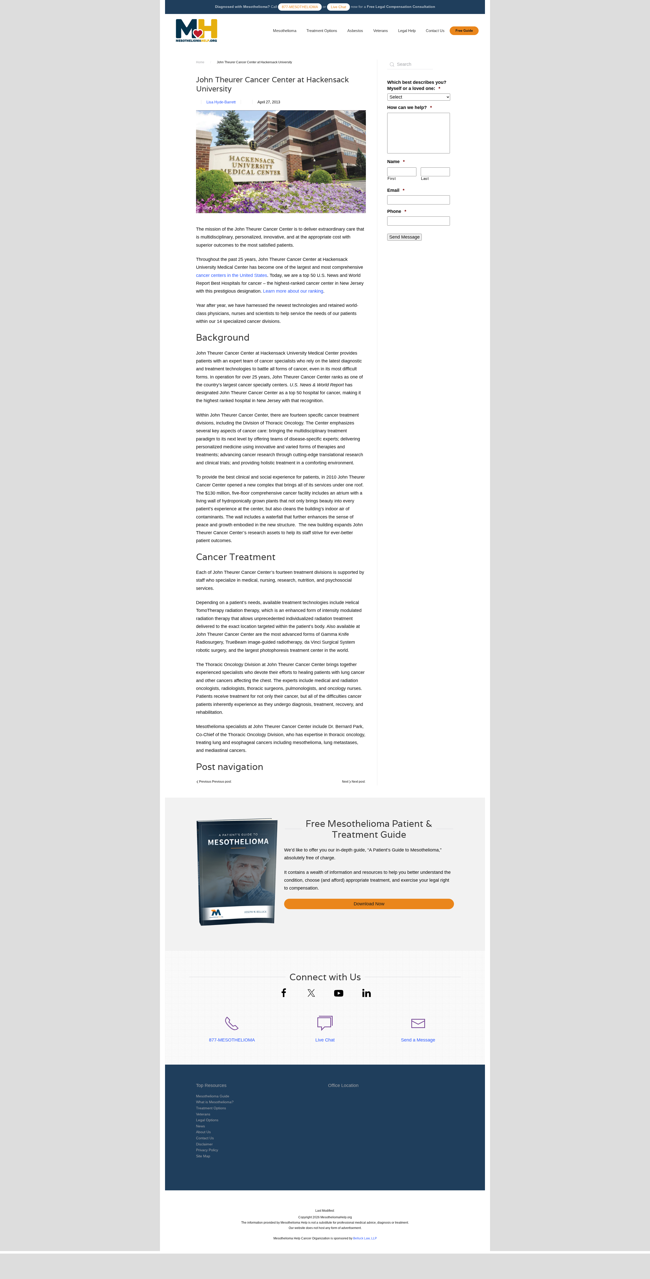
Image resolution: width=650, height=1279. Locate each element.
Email (395, 190)
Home (200, 62)
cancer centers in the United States (231, 275)
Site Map (203, 1156)
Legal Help (407, 30)
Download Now (369, 903)
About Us (203, 1132)
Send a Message (418, 1040)
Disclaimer (204, 1144)
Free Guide (464, 31)
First (391, 179)
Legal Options (207, 1120)
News (200, 1126)
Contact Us (435, 30)
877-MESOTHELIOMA (300, 7)
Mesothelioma (284, 30)
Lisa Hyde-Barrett (221, 102)
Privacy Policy (207, 1150)
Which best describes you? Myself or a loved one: (418, 85)
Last (425, 179)
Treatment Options (321, 30)
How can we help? (409, 107)
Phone (396, 211)
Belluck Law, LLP (365, 1238)
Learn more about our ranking (293, 291)
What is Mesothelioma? (215, 1102)
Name (396, 161)
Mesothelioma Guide (212, 1096)
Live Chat (338, 7)
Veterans (380, 30)
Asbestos (355, 30)
